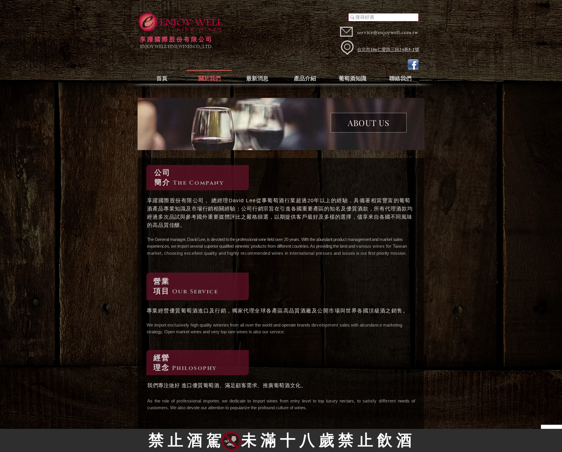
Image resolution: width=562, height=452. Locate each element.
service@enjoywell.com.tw (387, 32)
